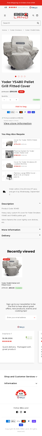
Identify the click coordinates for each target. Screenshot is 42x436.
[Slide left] (6, 53)
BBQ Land (24, 429)
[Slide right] (35, 53)
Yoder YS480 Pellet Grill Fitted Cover (11, 281)
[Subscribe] (34, 315)
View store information (18, 123)
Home (4, 30)
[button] (21, 7)
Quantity (5, 96)
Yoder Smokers (16, 30)
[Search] (38, 23)
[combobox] (21, 23)
